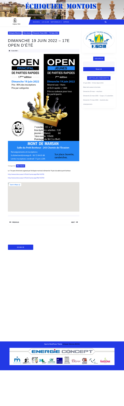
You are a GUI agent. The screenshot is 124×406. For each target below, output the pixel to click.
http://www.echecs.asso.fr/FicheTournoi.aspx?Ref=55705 (26, 174)
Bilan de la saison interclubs (91, 87)
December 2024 (40, 275)
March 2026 (39, 242)
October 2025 (40, 257)
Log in (65, 239)
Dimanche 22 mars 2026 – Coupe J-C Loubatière (98, 96)
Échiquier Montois (15, 33)
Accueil (36, 22)
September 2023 (41, 303)
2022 (101, 240)
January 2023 (40, 315)
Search (99, 59)
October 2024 (40, 281)
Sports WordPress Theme (53, 344)
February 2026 (40, 245)
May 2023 (39, 306)
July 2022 (38, 330)
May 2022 (39, 336)
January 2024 (40, 291)
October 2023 (40, 300)
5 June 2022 (14, 50)
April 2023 (39, 309)
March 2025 (39, 266)
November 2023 (40, 297)
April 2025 (39, 263)
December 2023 (40, 294)
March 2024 (39, 288)
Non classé (27, 33)
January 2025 (40, 272)
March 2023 (39, 312)
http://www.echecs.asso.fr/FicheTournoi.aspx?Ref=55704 (26, 178)
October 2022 (40, 324)
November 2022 (40, 321)
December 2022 (40, 318)
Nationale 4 (56, 22)
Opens (66, 22)
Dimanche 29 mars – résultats (92, 91)
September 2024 (41, 284)
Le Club (45, 22)
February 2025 (40, 269)
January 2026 (40, 248)
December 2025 (40, 251)
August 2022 (39, 327)
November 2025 (40, 254)
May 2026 (39, 239)
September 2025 (41, 260)
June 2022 (39, 333)
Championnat (95, 240)
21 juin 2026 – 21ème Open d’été (93, 83)
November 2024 (40, 278)
